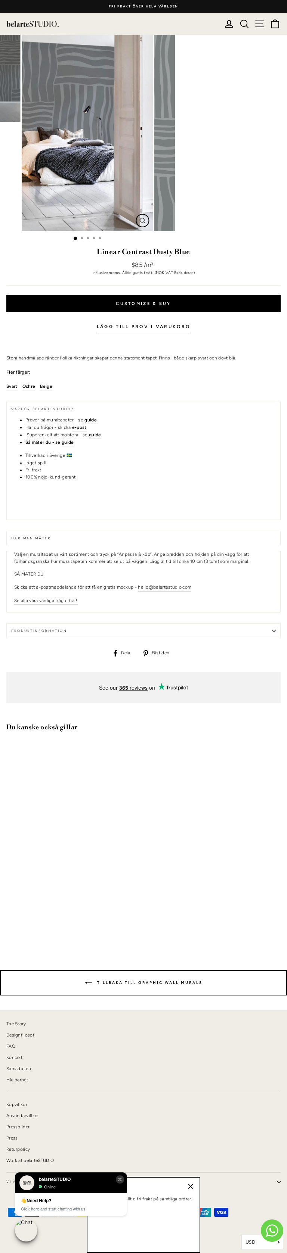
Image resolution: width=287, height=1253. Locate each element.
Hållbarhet (17, 1079)
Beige (46, 386)
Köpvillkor (16, 1104)
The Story (16, 1023)
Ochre (29, 386)
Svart (12, 386)
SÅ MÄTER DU (29, 574)
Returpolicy (18, 1149)
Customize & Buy (143, 303)
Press (12, 1138)
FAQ (10, 1046)
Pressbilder (18, 1126)
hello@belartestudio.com (164, 587)
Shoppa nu (26, 920)
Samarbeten (18, 1068)
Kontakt (14, 1057)
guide (68, 442)
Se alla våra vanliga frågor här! (46, 600)
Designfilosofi (21, 1035)
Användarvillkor (22, 1115)
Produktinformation (39, 631)
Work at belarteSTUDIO (30, 1160)
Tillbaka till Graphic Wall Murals (149, 982)
